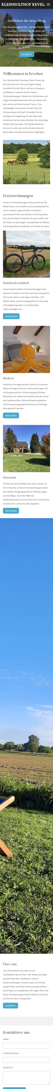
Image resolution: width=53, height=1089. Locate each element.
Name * (6, 1039)
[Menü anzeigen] (48, 4)
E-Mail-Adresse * (11, 1053)
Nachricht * (8, 1067)
